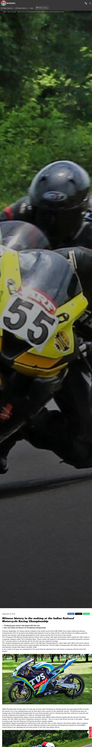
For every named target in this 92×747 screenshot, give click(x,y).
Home (4, 11)
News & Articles (12, 11)
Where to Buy (42, 8)
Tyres (31, 8)
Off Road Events (20, 8)
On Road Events (6, 8)
